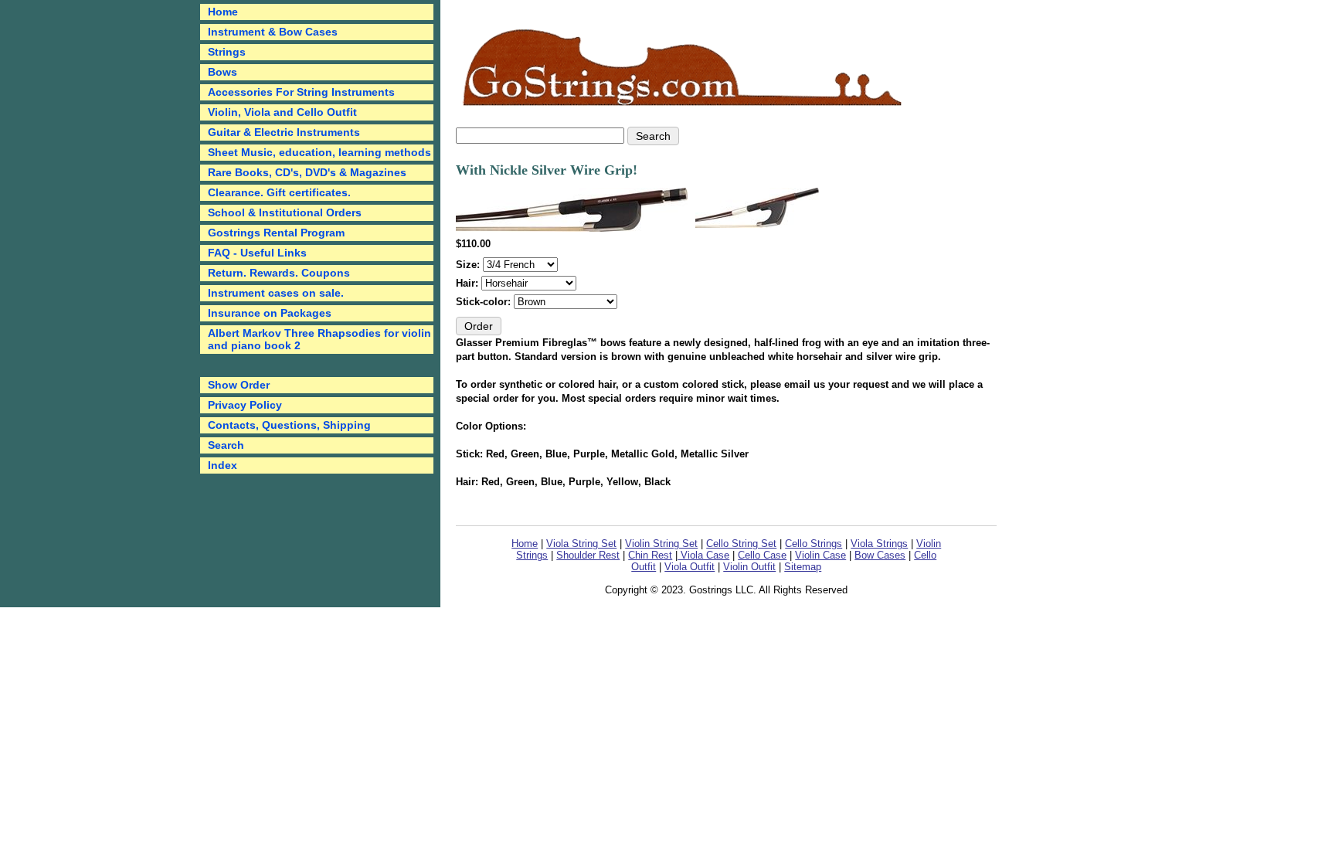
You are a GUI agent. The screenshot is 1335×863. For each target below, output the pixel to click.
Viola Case (703, 555)
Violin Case (820, 555)
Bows (222, 72)
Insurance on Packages (269, 313)
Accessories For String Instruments (301, 92)
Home (524, 543)
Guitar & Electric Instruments (284, 132)
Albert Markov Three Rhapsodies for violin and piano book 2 (319, 339)
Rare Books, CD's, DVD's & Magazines (307, 172)
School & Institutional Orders (285, 212)
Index (222, 465)
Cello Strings (813, 543)
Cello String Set (741, 543)
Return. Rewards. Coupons (279, 273)
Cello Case (762, 555)
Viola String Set (581, 543)
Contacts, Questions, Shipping (289, 425)
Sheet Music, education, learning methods (319, 152)
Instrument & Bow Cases (273, 31)
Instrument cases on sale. (276, 293)
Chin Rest (650, 555)
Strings (227, 52)
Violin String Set (661, 543)
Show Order (239, 385)
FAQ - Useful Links (257, 252)
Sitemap (802, 567)
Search (226, 445)
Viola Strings (879, 543)
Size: (469, 264)
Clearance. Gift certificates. (279, 192)
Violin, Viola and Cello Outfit (282, 112)
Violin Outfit (749, 567)
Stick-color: (485, 301)
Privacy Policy (245, 405)
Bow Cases (879, 555)
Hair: (468, 283)
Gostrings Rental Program (276, 232)
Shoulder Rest (588, 555)
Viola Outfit (689, 567)
